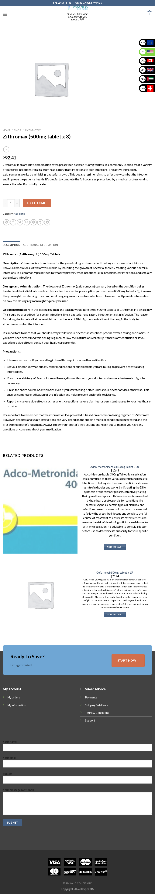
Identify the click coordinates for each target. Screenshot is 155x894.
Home (6, 130)
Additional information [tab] (40, 244)
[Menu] (5, 14)
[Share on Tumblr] (40, 222)
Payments (91, 697)
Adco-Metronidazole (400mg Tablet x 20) (115, 466)
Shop (17, 130)
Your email (9, 757)
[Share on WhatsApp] (6, 222)
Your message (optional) (18, 789)
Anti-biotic (33, 130)
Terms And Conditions (77, 883)
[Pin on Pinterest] (33, 222)
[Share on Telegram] (47, 222)
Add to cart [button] (115, 547)
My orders (14, 697)
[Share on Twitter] (20, 222)
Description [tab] (11, 244)
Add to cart (36, 203)
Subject (7, 773)
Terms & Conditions (97, 712)
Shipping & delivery (96, 705)
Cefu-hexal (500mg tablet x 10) (114, 572)
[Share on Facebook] (13, 222)
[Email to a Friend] (27, 222)
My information (17, 705)
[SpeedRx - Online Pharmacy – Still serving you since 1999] (78, 8)
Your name (10, 741)
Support (90, 720)
